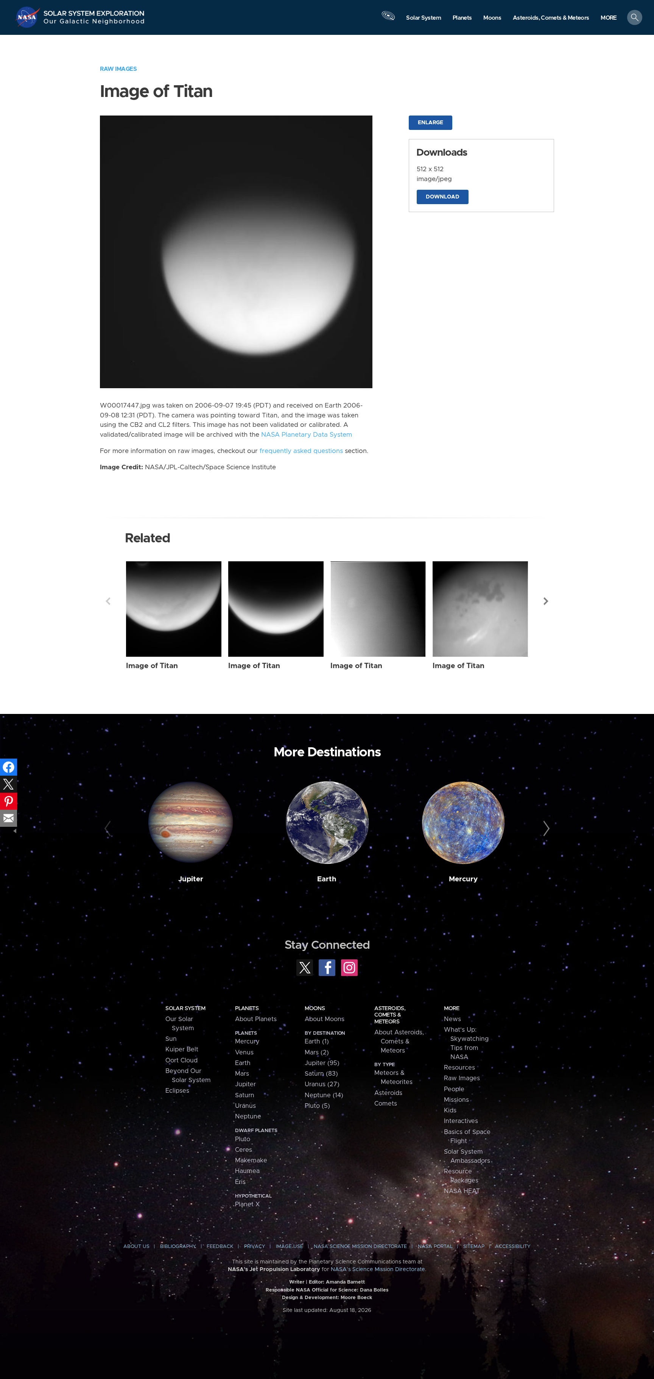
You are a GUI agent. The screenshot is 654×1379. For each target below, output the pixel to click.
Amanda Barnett (345, 1282)
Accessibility (513, 1246)
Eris (240, 1182)
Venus (244, 1052)
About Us (136, 1246)
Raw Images (118, 69)
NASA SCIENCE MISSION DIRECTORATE (360, 1246)
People (454, 1089)
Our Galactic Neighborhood (94, 23)
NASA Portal (435, 1246)
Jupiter (190, 879)
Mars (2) (317, 1052)
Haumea (247, 1171)
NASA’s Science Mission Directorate (378, 1269)
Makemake (251, 1160)
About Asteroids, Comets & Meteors (399, 1041)
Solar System (185, 1008)
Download (442, 197)
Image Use (289, 1246)
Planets (246, 1008)
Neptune (248, 1117)
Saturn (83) (321, 1074)
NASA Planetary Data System (306, 434)
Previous (108, 601)
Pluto (242, 1139)
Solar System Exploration (94, 11)
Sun (171, 1039)
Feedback (220, 1246)
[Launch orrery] (388, 19)
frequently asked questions (301, 451)
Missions (456, 1100)
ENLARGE (430, 122)
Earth (326, 879)
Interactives (461, 1121)
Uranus (245, 1106)
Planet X (247, 1204)
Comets (385, 1104)
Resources (459, 1068)
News (452, 1019)
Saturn (244, 1095)
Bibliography (178, 1246)
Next (546, 601)
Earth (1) (317, 1042)
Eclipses (177, 1091)
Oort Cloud (181, 1060)
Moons (315, 1008)
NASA (28, 17)
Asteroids (388, 1093)
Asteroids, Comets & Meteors (389, 1015)
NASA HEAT (462, 1191)
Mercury (463, 879)
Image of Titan (152, 666)
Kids (450, 1110)
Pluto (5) (317, 1106)
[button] (609, 18)
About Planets (256, 1019)
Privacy (254, 1246)
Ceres (243, 1150)
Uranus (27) (322, 1084)
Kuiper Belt (181, 1049)
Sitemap (473, 1246)
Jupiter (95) (322, 1063)
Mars (242, 1074)
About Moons (324, 1019)
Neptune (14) (324, 1095)
